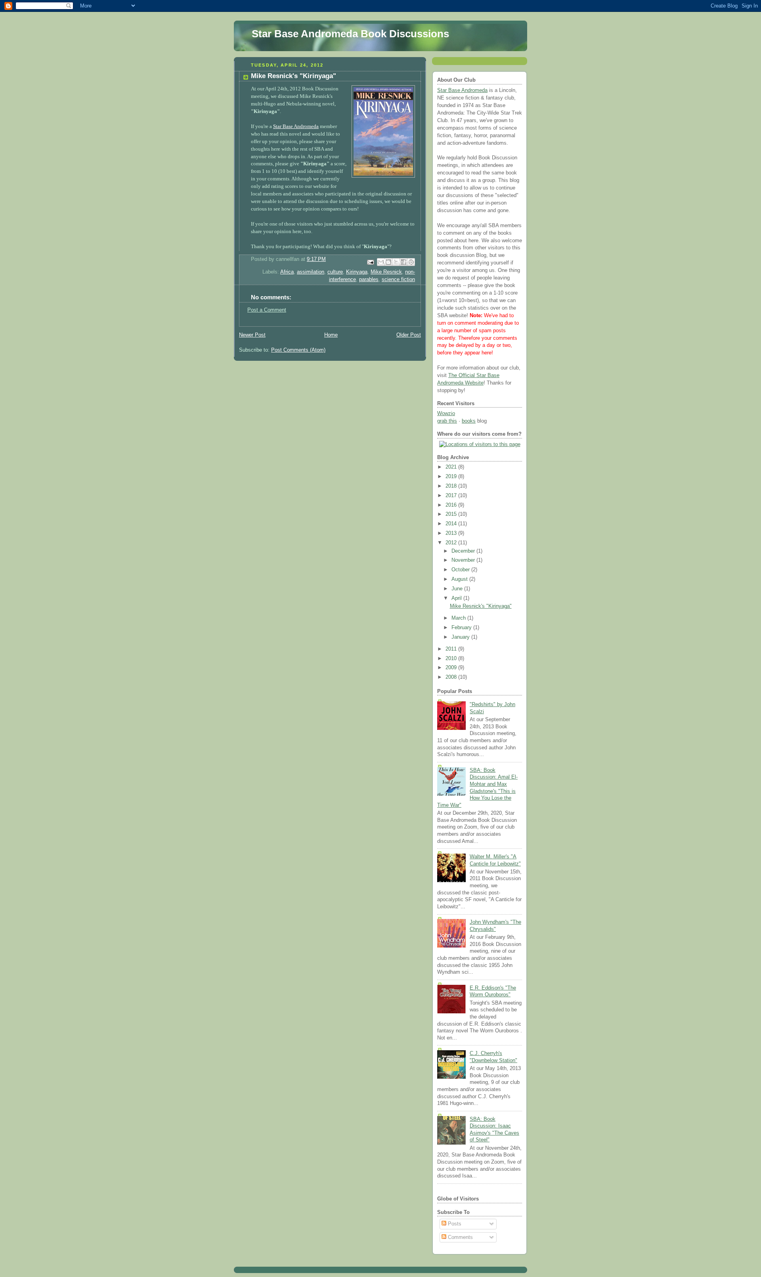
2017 (452, 495)
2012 (452, 543)
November (463, 560)
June (457, 589)
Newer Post (252, 335)
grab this (447, 421)
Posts (453, 1224)
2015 (452, 514)
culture (335, 272)
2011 (452, 649)
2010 (452, 658)
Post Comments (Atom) (298, 350)
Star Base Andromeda (296, 126)
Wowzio (446, 413)
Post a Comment (266, 310)
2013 (452, 533)
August (460, 579)
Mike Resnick (386, 272)
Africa (287, 272)
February (462, 627)
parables (369, 279)
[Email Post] (370, 261)
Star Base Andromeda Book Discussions (350, 34)
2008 (452, 677)
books (469, 421)
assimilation (310, 272)
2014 (452, 523)
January (461, 637)
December (463, 551)
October (461, 569)
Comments (459, 1237)
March (459, 618)
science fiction (398, 279)
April (457, 598)
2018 (452, 486)
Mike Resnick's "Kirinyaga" (481, 606)
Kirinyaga (356, 272)
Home (331, 335)
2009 (452, 667)
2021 (452, 467)
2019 (452, 476)
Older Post (408, 335)
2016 (452, 505)
